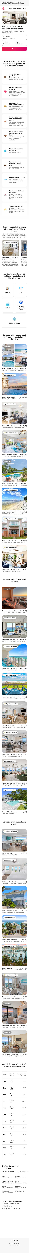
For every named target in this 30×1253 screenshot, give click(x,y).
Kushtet (18, 1245)
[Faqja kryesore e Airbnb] (3, 8)
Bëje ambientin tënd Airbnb (17, 8)
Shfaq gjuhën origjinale (18, 3)
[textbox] (8, 44)
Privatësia (11, 1245)
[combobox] (14, 38)
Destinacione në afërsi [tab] (8, 1171)
